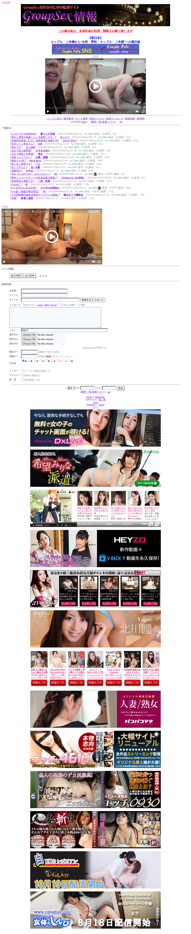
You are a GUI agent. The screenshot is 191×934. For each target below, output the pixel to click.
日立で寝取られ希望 (22, 153)
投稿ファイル (97, 118)
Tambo (101, 405)
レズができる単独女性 (23, 133)
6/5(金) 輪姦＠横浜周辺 (24, 191)
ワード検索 (81, 118)
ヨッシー (65, 137)
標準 (93, 121)
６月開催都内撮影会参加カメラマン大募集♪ (35, 194)
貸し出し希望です (21, 164)
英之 (40, 153)
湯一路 (102, 400)
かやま (29, 170)
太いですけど (18, 167)
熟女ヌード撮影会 (74, 194)
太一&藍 (35, 167)
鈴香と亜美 (27, 198)
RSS (84, 121)
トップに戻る (54, 118)
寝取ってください (21, 157)
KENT (90, 397)
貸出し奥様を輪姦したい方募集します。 (33, 137)
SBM (46, 305)
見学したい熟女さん (22, 143)
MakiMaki (100, 397)
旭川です (16, 147)
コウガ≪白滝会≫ (50, 187)
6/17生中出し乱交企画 (23, 187)
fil (26, 184)
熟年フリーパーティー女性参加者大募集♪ (33, 177)
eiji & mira (35, 160)
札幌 (13, 198)
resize (95, 402)
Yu (55, 174)
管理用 (140, 118)
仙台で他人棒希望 (21, 150)
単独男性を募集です (22, 181)
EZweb (53, 305)
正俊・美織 (42, 157)
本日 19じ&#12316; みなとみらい (30, 174)
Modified (91, 405)
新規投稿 (130, 118)
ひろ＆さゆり (43, 150)
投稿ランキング (114, 118)
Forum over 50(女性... (73, 177)
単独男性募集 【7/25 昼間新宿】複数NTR (34, 140)
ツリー (111, 121)
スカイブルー (70, 140)
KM (40, 143)
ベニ (38, 164)
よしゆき (31, 147)
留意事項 (68, 118)
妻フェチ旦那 (47, 133)
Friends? (16, 184)
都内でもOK (17, 160)
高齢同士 (16, 170)
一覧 (99, 121)
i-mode (40, 305)
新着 (104, 121)
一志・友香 (44, 181)
